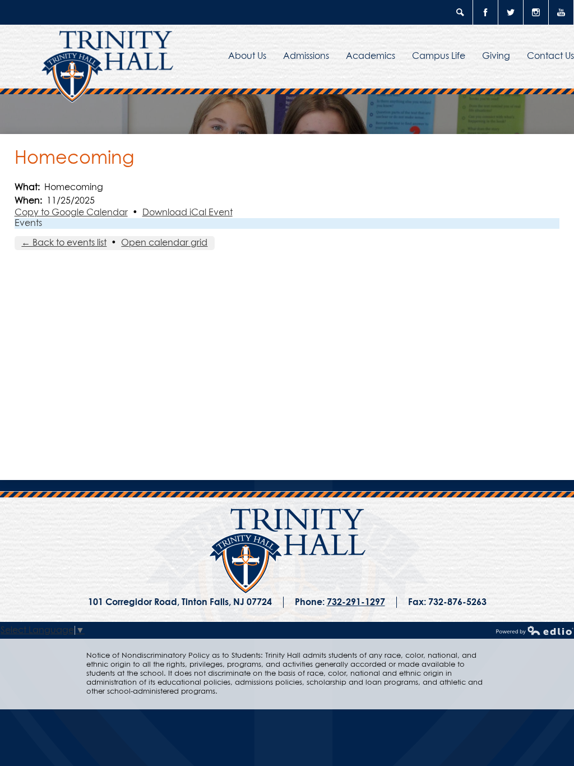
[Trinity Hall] (287, 551)
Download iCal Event (187, 212)
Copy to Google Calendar (71, 212)
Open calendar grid (164, 242)
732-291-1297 (356, 602)
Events (28, 223)
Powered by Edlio (535, 630)
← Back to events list (64, 242)
